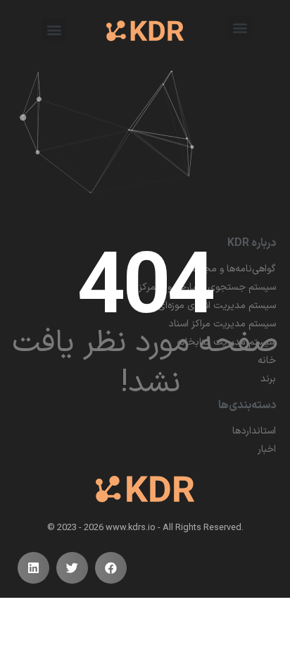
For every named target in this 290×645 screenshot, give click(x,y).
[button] (239, 27)
